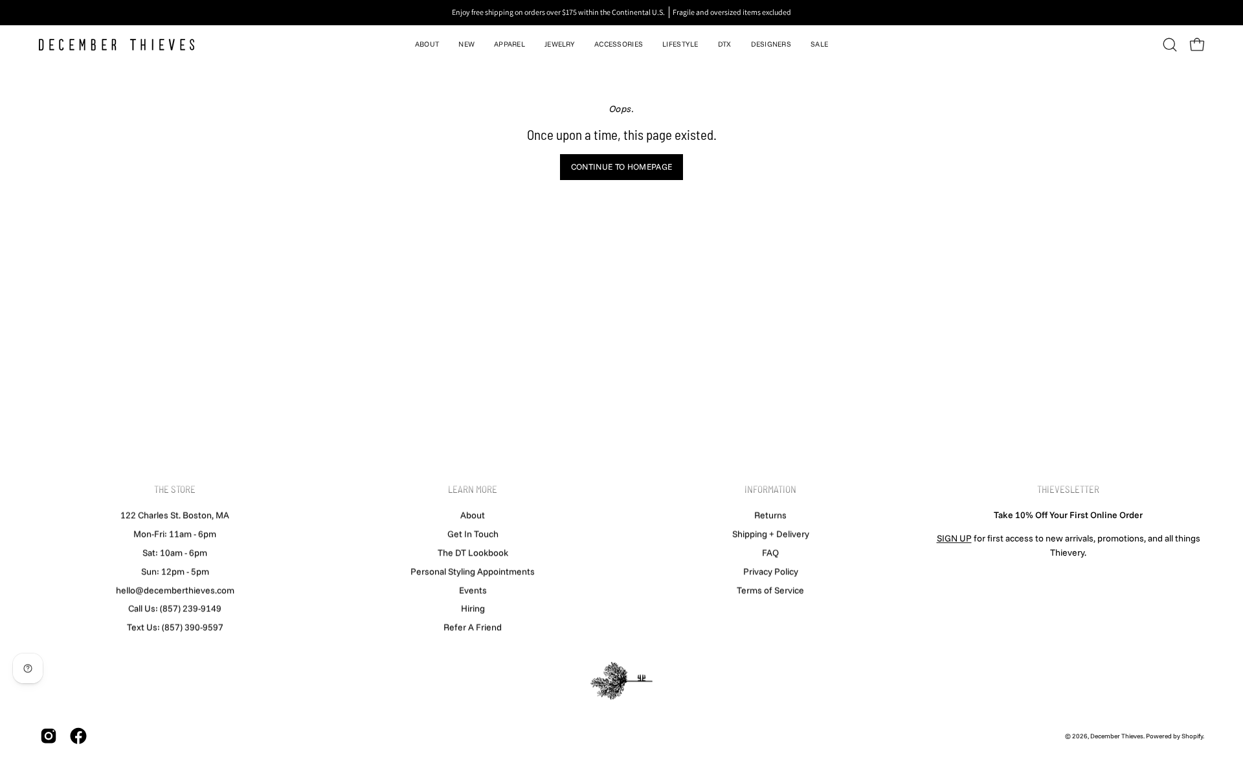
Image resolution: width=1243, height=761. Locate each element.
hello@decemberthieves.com (175, 590)
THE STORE (175, 489)
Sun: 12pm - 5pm (175, 571)
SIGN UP (954, 538)
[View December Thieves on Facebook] (78, 736)
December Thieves (1116, 736)
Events (473, 590)
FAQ (770, 552)
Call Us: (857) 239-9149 (174, 608)
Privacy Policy (770, 571)
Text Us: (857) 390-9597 (175, 627)
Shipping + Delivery (770, 534)
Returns (770, 515)
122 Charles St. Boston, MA (174, 515)
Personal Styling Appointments (472, 571)
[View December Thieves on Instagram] (48, 736)
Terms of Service (770, 590)
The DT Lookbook (473, 552)
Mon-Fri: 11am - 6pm (174, 534)
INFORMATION (770, 489)
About (472, 515)
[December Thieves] (116, 45)
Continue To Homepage (621, 166)
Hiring (473, 608)
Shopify (1192, 736)
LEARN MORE (472, 489)
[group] (621, 12)
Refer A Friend (472, 627)
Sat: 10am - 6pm (174, 552)
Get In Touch (472, 534)
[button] (427, 44)
